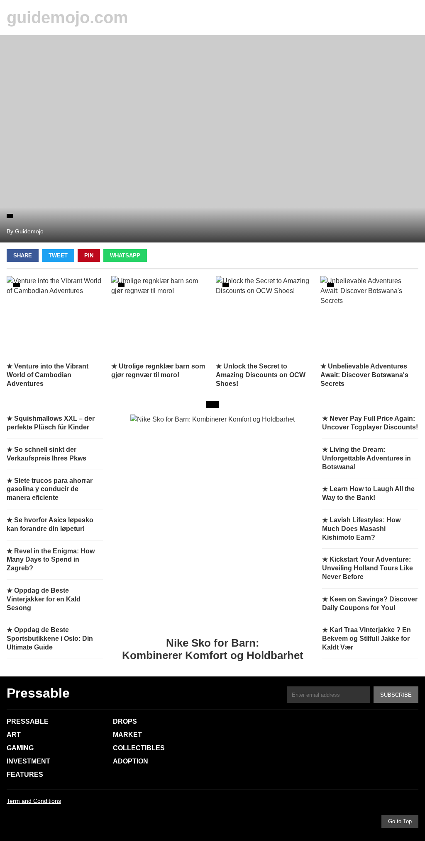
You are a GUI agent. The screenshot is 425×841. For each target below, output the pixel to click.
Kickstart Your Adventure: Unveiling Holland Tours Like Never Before (367, 568)
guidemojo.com (67, 17)
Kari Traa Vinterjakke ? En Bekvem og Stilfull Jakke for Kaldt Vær (366, 638)
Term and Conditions (34, 800)
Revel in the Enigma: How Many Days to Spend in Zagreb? (51, 560)
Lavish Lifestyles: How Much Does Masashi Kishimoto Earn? (361, 528)
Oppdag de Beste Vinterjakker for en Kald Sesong (44, 599)
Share (22, 255)
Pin (88, 255)
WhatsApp (125, 255)
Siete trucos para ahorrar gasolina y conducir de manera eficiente (50, 489)
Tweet (58, 255)
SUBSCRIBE (396, 695)
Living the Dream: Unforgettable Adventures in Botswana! (366, 458)
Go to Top (400, 821)
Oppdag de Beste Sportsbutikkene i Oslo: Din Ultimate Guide (50, 638)
